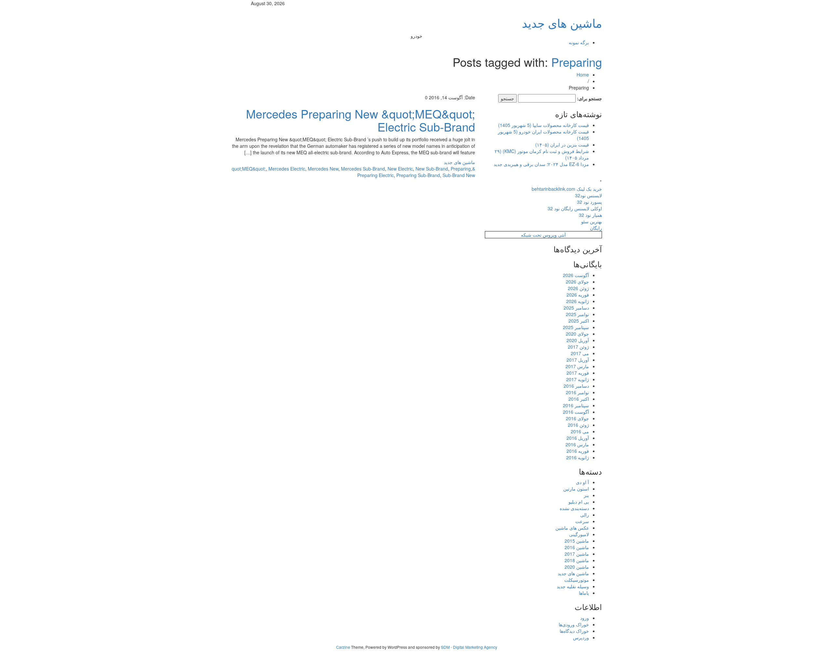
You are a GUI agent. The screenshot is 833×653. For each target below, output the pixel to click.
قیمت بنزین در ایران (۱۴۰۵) (562, 144)
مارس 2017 (577, 366)
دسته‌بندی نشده (574, 508)
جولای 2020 (577, 333)
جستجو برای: (589, 98)
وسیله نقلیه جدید (573, 586)
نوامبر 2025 (577, 314)
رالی (584, 514)
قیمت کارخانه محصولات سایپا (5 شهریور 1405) (543, 125)
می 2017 (580, 353)
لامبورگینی (579, 534)
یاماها (584, 593)
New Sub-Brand (432, 168)
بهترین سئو (591, 221)
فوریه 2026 (578, 294)
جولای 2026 (577, 281)
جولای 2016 (577, 418)
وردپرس (581, 637)
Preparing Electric (375, 175)
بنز (586, 495)
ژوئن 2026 (578, 288)
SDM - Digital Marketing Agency (469, 647)
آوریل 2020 (578, 340)
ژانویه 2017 (577, 379)
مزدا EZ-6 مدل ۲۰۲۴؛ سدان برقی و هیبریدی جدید (541, 164)
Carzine (343, 647)
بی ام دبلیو (578, 501)
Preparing (576, 61)
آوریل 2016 (578, 438)
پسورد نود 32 (589, 202)
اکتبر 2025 (578, 320)
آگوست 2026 (576, 275)
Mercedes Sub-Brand (363, 168)
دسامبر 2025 (576, 307)
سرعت (582, 521)
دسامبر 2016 (576, 385)
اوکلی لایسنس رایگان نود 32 (575, 208)
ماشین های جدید (562, 22)
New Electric (400, 168)
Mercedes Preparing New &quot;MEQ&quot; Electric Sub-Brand (360, 120)
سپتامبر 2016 (576, 405)
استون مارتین (576, 488)
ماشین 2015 (577, 540)
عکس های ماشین (572, 527)
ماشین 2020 (577, 566)
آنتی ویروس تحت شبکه (543, 234)
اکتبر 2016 (578, 399)
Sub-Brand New (459, 175)
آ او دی (582, 482)
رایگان (596, 228)
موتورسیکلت (576, 580)
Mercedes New (323, 168)
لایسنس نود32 (588, 195)
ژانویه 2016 (577, 457)
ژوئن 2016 (578, 425)
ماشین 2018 (577, 560)
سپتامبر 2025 (576, 327)
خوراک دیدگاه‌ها (574, 631)
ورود (584, 618)
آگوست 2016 (576, 412)
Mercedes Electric (286, 168)
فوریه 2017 (578, 372)
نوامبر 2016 (577, 392)
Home (583, 74)
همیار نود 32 (590, 215)
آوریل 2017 (578, 359)
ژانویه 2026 (577, 301)
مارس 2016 (577, 444)
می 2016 (580, 431)
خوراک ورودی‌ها (574, 624)
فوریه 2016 (578, 451)
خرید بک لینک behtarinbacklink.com (567, 189)
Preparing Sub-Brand (418, 175)
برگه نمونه (579, 42)
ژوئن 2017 (578, 346)
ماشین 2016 (577, 547)
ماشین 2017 (577, 553)
